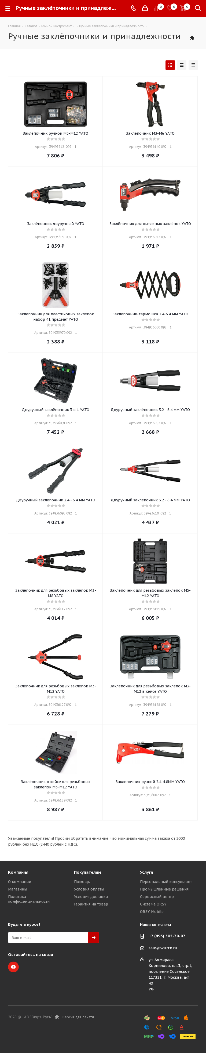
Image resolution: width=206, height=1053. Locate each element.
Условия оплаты (89, 889)
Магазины (17, 889)
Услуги (146, 872)
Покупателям (87, 872)
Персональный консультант (166, 881)
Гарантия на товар (91, 904)
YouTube (13, 967)
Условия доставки (91, 896)
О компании (19, 881)
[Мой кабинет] (145, 8)
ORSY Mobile (152, 911)
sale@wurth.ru (163, 948)
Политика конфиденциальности (29, 899)
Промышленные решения (164, 889)
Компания (18, 872)
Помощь (82, 881)
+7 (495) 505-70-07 (167, 935)
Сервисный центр (157, 896)
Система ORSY (153, 904)
